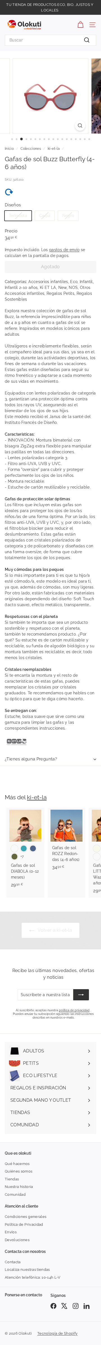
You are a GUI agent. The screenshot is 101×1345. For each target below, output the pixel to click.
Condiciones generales (25, 1217)
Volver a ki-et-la (54, 930)
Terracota (18, 215)
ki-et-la (54, 149)
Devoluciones (17, 1240)
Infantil (86, 281)
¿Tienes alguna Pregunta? (31, 759)
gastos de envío (64, 249)
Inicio (9, 149)
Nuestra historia (19, 1187)
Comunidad (15, 1194)
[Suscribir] (81, 994)
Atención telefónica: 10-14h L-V (33, 1277)
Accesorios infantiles (48, 281)
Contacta (13, 1262)
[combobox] (50, 40)
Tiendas (12, 1179)
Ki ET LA (48, 287)
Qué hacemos (17, 1164)
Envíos (11, 1232)
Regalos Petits (60, 293)
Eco (73, 281)
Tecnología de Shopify (57, 1333)
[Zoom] (80, 125)
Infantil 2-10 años (21, 287)
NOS (73, 287)
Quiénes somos (19, 1171)
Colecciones (30, 149)
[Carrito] (80, 25)
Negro (68, 215)
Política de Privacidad (24, 1224)
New (62, 287)
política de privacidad (74, 1010)
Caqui (44, 215)
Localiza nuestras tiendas (27, 1269)
